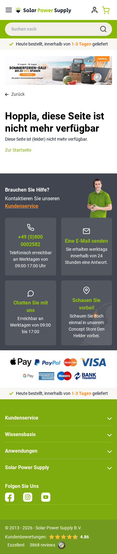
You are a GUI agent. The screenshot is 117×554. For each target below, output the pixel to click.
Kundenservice (21, 206)
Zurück (18, 94)
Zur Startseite (18, 150)
